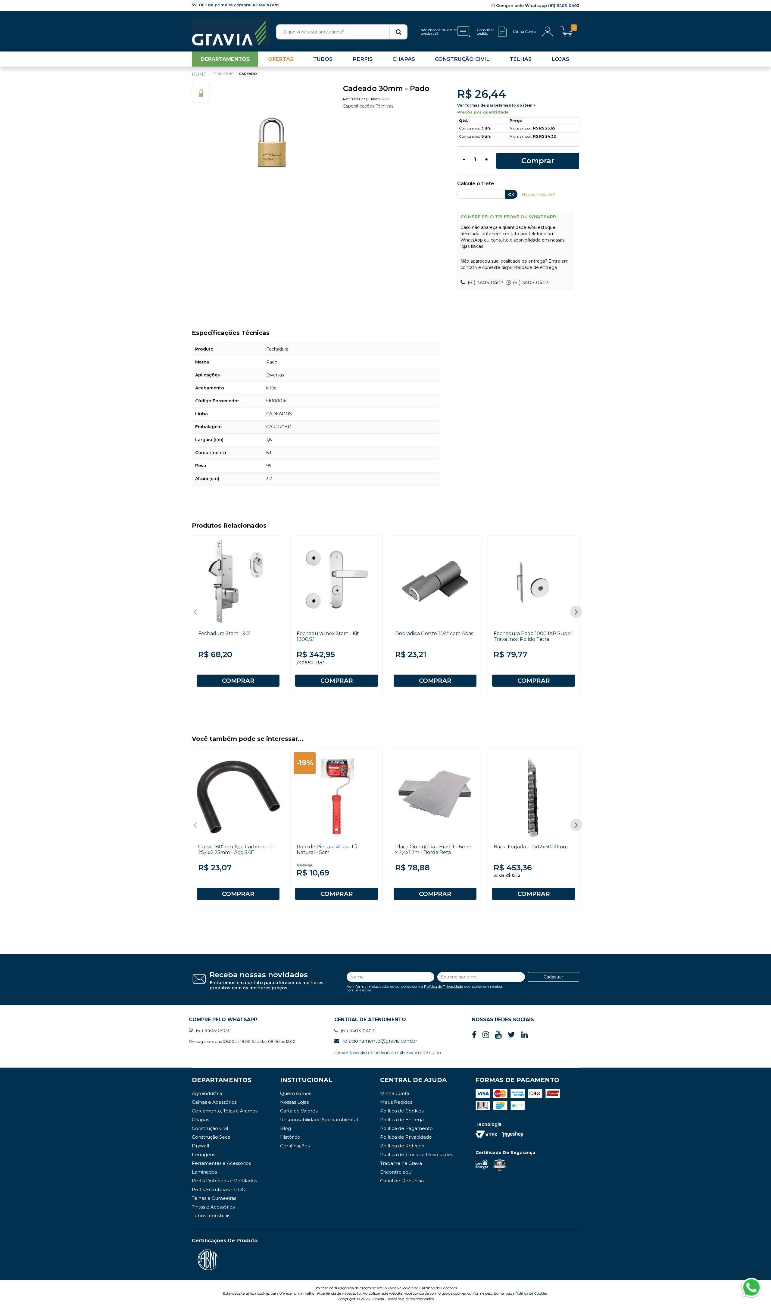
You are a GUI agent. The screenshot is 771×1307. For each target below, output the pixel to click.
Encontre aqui (396, 1172)
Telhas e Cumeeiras (214, 1198)
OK (511, 194)
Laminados (204, 1172)
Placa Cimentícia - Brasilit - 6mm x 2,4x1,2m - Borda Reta (433, 849)
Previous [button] (195, 612)
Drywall (200, 1146)
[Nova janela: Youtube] (498, 1035)
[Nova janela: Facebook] (474, 1035)
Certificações (295, 1146)
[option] (271, 142)
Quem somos (295, 1093)
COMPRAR (238, 680)
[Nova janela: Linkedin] (524, 1035)
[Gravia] (231, 31)
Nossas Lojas (294, 1102)
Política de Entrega (402, 1119)
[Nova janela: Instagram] (485, 1035)
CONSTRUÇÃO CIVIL (462, 59)
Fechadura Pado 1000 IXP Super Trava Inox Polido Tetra (533, 636)
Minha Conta (394, 1093)
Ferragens (203, 1154)
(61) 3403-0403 (485, 282)
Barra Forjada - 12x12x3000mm (531, 847)
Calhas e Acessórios (214, 1102)
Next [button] (576, 612)
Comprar (537, 160)
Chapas (200, 1119)
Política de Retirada (402, 1146)
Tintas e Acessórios (213, 1207)
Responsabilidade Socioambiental (319, 1119)
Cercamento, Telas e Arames (225, 1111)
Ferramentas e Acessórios (221, 1163)
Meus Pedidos (396, 1102)
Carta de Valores (298, 1111)
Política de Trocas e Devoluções (416, 1154)
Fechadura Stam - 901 (224, 633)
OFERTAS (280, 59)
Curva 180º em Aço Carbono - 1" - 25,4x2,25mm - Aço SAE (237, 849)
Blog (285, 1128)
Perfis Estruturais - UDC (218, 1189)
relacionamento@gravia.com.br (379, 1041)
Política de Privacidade (443, 986)
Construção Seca (211, 1137)
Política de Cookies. (531, 1293)
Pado (386, 99)
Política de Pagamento (406, 1128)
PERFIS (363, 59)
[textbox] (341, 31)
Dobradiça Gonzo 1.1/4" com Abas (434, 633)
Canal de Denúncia (402, 1181)
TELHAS (521, 59)
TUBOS (322, 59)
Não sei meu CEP (538, 194)
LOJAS (560, 59)
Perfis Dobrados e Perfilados (224, 1181)
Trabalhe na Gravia (401, 1163)
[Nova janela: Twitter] (511, 1035)
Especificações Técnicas (368, 106)
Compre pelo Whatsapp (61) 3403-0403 (537, 5)
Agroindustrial (207, 1093)
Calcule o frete (475, 183)
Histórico (290, 1137)
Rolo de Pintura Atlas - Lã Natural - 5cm (327, 849)
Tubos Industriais (211, 1215)
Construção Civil (210, 1128)
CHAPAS (403, 59)
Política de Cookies (401, 1111)
